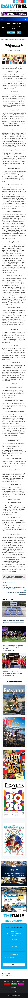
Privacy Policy (14, 987)
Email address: (14, 954)
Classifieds (18, 981)
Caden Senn (11, 650)
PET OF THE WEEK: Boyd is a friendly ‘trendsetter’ (16, 592)
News (5, 981)
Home (2, 39)
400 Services (4, 974)
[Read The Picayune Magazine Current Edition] (14, 700)
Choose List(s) (14, 931)
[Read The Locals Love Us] (14, 764)
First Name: (14, 939)
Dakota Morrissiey (12, 623)
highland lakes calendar (10, 582)
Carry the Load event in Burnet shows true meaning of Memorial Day (13, 587)
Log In (19, 32)
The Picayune (20, 983)
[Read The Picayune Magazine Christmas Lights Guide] (14, 839)
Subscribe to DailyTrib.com (14, 991)
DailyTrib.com (17, 50)
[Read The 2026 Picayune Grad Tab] (14, 800)
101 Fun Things (14, 983)
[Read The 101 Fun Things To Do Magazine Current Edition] (14, 732)
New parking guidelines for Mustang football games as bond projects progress (13, 647)
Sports (8, 981)
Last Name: (14, 946)
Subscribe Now (11, 32)
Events (23, 981)
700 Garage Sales (6, 975)
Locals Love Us (7, 983)
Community (7, 39)
